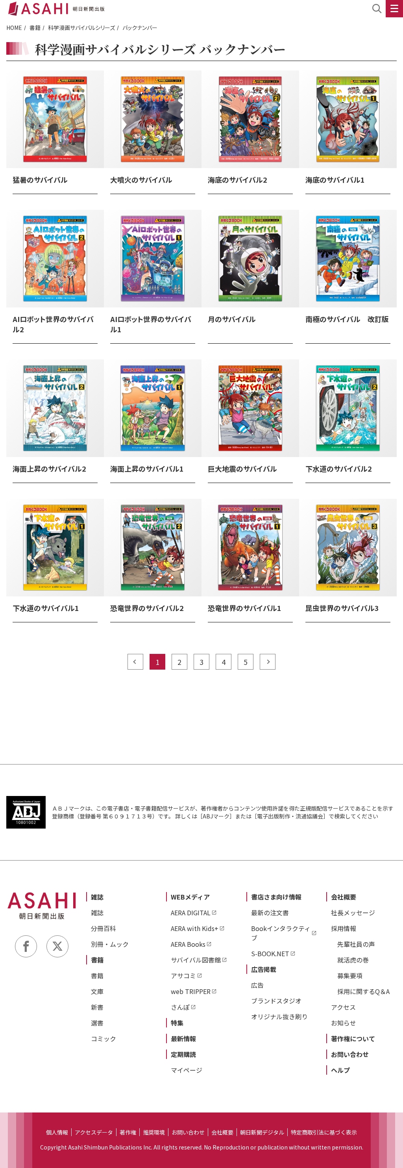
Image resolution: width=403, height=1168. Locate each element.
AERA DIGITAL (191, 912)
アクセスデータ (94, 1132)
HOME (14, 27)
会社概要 (343, 896)
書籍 (35, 27)
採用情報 (343, 928)
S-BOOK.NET (270, 953)
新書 (97, 1007)
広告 (257, 985)
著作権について (353, 1038)
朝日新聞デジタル (262, 1132)
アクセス (343, 1007)
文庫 (97, 991)
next (267, 662)
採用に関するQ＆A (363, 991)
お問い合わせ (350, 1054)
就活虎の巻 (353, 959)
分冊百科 (103, 928)
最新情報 (183, 1038)
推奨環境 (154, 1132)
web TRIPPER (191, 991)
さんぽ (180, 1007)
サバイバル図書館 (196, 959)
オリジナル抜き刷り (279, 1016)
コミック (103, 1038)
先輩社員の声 (356, 944)
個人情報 (57, 1132)
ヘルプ (340, 1070)
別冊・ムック (110, 944)
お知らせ (343, 1022)
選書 (97, 1022)
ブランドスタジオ (276, 1000)
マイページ (186, 1070)
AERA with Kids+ (194, 928)
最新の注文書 (270, 912)
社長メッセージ (353, 912)
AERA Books (188, 944)
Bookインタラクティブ (281, 933)
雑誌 (97, 896)
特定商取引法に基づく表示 (324, 1132)
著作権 (128, 1132)
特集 (177, 1022)
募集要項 (349, 975)
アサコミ (183, 975)
